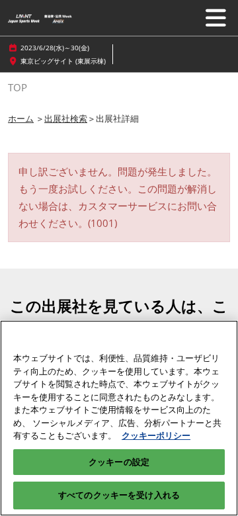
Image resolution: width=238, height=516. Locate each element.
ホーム (21, 118)
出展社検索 (65, 118)
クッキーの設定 (119, 462)
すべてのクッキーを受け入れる (119, 495)
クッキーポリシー (156, 435)
